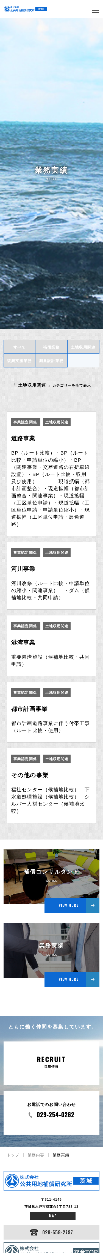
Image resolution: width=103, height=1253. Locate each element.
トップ (13, 1155)
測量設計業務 (51, 360)
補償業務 (51, 347)
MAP (53, 1215)
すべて (19, 347)
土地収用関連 (83, 347)
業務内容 (36, 1155)
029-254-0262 (55, 1114)
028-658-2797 (57, 1232)
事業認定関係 (25, 422)
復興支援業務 (19, 360)
